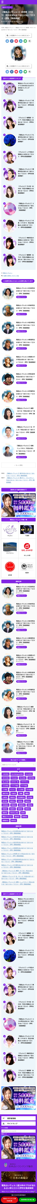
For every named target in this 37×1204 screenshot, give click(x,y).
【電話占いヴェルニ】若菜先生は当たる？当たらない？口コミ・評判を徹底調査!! (26, 103)
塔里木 (27, 793)
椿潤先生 (12, 801)
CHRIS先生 (6, 774)
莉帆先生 (27, 809)
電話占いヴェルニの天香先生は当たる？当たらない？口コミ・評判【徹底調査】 (25, 394)
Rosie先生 (23, 778)
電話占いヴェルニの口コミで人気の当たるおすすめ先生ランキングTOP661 (26, 86)
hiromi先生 (29, 774)
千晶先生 (13, 793)
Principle (14, 778)
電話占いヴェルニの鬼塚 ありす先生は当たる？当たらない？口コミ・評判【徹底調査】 (26, 359)
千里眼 (5, 275)
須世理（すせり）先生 (13, 275)
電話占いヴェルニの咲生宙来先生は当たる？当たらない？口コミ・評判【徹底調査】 (25, 376)
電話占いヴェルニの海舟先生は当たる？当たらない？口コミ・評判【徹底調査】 (25, 308)
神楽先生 (30, 805)
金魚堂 (23, 813)
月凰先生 (12, 797)
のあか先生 (31, 778)
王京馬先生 (5, 805)
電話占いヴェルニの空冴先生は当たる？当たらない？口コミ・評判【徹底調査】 (25, 325)
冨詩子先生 (5, 793)
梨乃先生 (5, 801)
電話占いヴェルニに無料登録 (9, 1200)
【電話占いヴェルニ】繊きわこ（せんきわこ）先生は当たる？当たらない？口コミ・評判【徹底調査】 (20, 480)
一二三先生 (21, 789)
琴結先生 (13, 805)
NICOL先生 (6, 778)
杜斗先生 (30, 797)
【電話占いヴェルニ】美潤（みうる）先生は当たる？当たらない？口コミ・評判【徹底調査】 (25, 710)
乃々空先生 (29, 789)
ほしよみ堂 (5, 782)
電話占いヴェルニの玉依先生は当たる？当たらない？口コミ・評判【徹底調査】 (25, 291)
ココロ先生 (5, 786)
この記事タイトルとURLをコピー (19, 35)
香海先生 (24, 816)
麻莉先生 (13, 820)
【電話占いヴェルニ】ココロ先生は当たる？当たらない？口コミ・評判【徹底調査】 (26, 206)
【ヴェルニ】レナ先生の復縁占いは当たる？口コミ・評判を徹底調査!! (26, 154)
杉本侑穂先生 (21, 797)
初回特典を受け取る (26, 1199)
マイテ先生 (24, 786)
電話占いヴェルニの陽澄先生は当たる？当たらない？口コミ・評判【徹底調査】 (25, 342)
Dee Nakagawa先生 (17, 774)
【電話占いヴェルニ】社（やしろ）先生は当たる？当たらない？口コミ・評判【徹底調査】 (25, 727)
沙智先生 (20, 801)
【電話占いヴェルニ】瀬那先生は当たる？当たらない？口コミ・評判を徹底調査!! (26, 172)
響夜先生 (17, 816)
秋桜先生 (5, 809)
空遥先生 (12, 809)
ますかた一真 (14, 782)
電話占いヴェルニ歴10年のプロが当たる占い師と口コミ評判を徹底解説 (18, 1186)
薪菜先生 (5, 813)
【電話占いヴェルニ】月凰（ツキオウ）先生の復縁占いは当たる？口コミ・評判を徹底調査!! (26, 223)
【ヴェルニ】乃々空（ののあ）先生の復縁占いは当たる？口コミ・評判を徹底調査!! (26, 189)
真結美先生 (22, 805)
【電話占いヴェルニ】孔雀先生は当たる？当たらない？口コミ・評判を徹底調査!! (26, 138)
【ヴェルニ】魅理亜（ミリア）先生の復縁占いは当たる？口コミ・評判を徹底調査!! (26, 121)
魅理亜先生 (5, 820)
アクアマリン (24, 782)
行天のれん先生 (14, 813)
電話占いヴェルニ (7, 273)
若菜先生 (20, 809)
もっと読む (19, 465)
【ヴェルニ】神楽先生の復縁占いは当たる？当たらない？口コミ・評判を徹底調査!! (26, 241)
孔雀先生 (5, 797)
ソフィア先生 (14, 786)
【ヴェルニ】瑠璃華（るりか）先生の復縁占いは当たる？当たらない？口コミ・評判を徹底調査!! (26, 258)
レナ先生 (5, 789)
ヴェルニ (12, 789)
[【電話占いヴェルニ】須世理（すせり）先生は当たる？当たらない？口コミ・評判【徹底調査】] (21, 41)
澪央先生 (27, 801)
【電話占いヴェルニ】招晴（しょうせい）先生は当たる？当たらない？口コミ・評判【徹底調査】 (25, 745)
